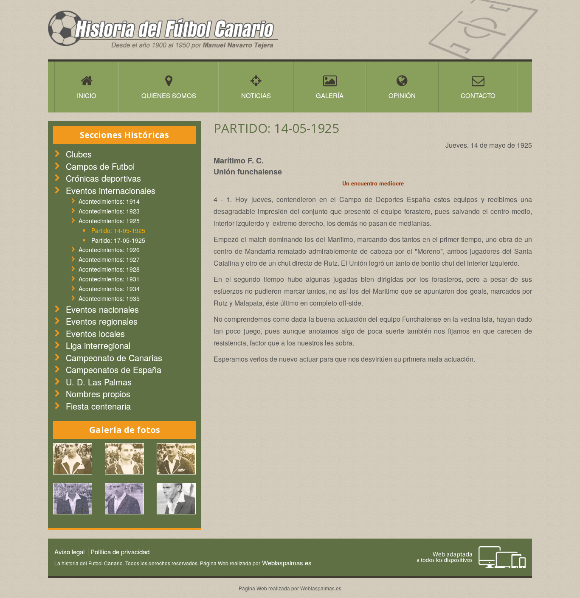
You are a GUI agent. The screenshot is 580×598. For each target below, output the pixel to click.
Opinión (402, 95)
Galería (329, 95)
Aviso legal (69, 551)
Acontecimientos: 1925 (109, 220)
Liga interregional (98, 345)
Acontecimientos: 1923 (109, 211)
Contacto (478, 95)
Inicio (86, 95)
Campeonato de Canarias (114, 357)
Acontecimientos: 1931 (109, 279)
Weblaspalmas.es (286, 562)
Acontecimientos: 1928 (109, 269)
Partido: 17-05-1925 (118, 240)
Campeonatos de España (113, 369)
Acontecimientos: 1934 (109, 288)
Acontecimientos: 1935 (109, 298)
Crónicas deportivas (103, 178)
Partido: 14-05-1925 (118, 230)
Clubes (79, 154)
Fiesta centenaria (98, 406)
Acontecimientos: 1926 (109, 249)
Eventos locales (95, 333)
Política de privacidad (119, 551)
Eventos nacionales (102, 309)
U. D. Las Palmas (99, 382)
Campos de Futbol (100, 166)
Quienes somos (168, 95)
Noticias (256, 95)
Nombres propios (98, 393)
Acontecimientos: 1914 (109, 201)
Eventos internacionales (110, 190)
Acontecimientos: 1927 (109, 259)
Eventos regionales (102, 321)
